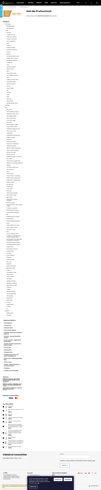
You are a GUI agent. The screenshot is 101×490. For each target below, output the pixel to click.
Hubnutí (8, 54)
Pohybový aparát (11, 47)
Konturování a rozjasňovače (13, 161)
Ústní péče (8, 190)
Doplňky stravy (9, 313)
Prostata (9, 92)
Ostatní (8, 302)
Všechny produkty (11, 67)
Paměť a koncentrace (12, 49)
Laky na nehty (10, 173)
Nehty (7, 171)
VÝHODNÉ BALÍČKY (10, 26)
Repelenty (9, 139)
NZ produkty (8, 24)
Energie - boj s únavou (12, 58)
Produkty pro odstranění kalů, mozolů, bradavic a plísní (14, 236)
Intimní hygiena (10, 255)
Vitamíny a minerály (11, 37)
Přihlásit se (65, 465)
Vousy (7, 223)
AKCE (6, 107)
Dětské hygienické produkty (13, 221)
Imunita (8, 52)
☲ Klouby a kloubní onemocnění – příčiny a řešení (13, 344)
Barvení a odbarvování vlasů (13, 148)
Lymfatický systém (11, 81)
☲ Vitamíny (7, 368)
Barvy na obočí (10, 169)
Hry (7, 308)
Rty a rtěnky (9, 158)
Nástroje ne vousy (11, 229)
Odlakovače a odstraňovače (13, 180)
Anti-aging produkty (11, 116)
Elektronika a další (10, 268)
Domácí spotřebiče (11, 293)
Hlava (8, 71)
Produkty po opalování (12, 208)
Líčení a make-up (10, 154)
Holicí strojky (10, 300)
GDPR (53, 474)
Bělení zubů (9, 197)
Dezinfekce (9, 264)
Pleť (8, 90)
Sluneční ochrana (10, 202)
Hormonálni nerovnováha (13, 56)
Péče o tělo (9, 122)
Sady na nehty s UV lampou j (13, 175)
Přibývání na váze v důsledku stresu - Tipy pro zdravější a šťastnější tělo (13, 384)
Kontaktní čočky (10, 259)
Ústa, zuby (9, 99)
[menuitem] (21, 3)
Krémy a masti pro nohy (12, 233)
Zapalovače (9, 298)
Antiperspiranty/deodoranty (13, 135)
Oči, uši (8, 86)
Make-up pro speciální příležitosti (15, 163)
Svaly (8, 96)
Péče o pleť (9, 109)
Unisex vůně (9, 188)
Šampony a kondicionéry (13, 143)
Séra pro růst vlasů (11, 152)
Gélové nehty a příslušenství (13, 178)
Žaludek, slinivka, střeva (12, 103)
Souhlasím (68, 479)
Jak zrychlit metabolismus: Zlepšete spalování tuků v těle (12, 388)
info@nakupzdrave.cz (34, 475)
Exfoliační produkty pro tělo (13, 129)
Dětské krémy (10, 218)
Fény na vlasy (10, 274)
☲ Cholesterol (7, 325)
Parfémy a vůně (10, 182)
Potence (9, 45)
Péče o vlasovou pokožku (13, 150)
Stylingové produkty (11, 146)
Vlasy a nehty (10, 101)
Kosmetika (8, 315)
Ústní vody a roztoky (11, 195)
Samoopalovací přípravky (13, 212)
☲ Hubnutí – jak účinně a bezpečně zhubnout (13, 333)
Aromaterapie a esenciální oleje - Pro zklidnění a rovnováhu (14, 239)
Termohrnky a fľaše (11, 272)
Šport (8, 43)
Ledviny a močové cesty (12, 79)
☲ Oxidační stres (8, 352)
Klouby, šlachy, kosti (11, 73)
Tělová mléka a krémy (12, 126)
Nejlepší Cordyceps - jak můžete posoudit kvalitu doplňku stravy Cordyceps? (11, 380)
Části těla (8, 32)
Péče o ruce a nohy (11, 131)
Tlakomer (9, 287)
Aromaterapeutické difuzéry (13, 244)
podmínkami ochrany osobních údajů (85, 460)
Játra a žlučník (10, 88)
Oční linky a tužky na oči (12, 167)
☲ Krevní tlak (7, 347)
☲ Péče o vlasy (7, 362)
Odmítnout (58, 479)
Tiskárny (9, 270)
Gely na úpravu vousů (12, 227)
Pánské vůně (10, 186)
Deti (7, 214)
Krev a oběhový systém (12, 75)
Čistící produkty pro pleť (12, 111)
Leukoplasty (9, 133)
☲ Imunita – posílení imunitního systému (12, 337)
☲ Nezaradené (7, 350)
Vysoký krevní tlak (11, 34)
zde (38, 483)
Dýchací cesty (10, 69)
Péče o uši (8, 261)
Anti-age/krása (10, 28)
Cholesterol (9, 62)
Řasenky (9, 165)
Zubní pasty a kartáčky (12, 193)
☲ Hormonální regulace (10, 330)
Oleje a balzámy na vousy (13, 225)
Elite (7, 30)
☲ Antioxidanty (8, 323)
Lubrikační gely (10, 251)
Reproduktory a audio (12, 285)
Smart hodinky (10, 276)
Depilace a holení (11, 137)
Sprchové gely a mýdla (12, 124)
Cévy (8, 64)
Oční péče (8, 257)
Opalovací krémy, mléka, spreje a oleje (14, 205)
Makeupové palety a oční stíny (14, 156)
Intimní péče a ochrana (12, 249)
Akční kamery (10, 296)
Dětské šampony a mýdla (13, 216)
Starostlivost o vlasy (11, 141)
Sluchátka (9, 278)
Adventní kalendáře (11, 266)
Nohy (7, 231)
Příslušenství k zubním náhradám (12, 200)
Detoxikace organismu (12, 60)
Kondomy (9, 253)
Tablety (8, 289)
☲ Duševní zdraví (8, 327)
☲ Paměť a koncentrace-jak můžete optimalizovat (11, 355)
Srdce (8, 94)
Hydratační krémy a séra (13, 114)
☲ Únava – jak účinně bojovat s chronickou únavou (12, 365)
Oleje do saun (10, 246)
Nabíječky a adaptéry (12, 283)
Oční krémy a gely (11, 120)
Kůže (8, 77)
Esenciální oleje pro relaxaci (13, 242)
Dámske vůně (10, 184)
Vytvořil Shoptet (94, 486)
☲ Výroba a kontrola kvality (11, 370)
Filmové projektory (11, 291)
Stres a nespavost (11, 41)
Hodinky (8, 306)
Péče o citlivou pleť (11, 118)
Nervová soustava (11, 84)
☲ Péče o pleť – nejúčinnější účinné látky (13, 359)
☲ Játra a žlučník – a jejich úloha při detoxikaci (12, 340)
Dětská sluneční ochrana (13, 210)
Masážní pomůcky (11, 281)
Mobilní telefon (10, 304)
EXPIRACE (7, 311)
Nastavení (33, 486)
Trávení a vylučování (12, 39)
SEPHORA (7, 105)
